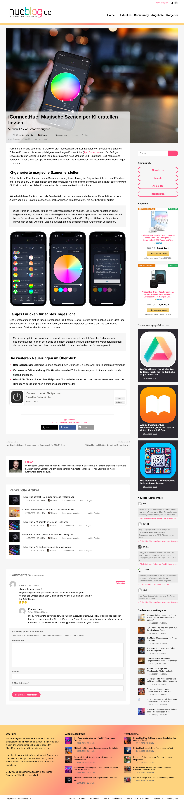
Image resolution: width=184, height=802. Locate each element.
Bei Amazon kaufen (159, 253)
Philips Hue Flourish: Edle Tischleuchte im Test (153, 748)
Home (71, 798)
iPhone (76, 423)
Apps (65, 420)
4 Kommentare (67, 526)
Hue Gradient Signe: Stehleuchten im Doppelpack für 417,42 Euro (35, 445)
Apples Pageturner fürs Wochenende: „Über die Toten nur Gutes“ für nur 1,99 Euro (157, 427)
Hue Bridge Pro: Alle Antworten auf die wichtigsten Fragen (162, 629)
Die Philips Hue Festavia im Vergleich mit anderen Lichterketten (162, 660)
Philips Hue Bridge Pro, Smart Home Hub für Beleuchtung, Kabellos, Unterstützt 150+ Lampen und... (158, 294)
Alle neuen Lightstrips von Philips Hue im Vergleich (161, 649)
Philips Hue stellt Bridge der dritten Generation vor (107, 445)
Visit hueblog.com (162, 3)
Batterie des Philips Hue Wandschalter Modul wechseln (160, 670)
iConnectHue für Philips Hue (43, 393)
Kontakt (158, 178)
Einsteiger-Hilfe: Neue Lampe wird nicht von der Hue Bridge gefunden (162, 680)
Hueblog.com (24, 775)
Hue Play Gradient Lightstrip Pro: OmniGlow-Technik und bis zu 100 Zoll (96, 768)
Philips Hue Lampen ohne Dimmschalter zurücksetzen (159, 690)
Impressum (158, 798)
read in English (81, 135)
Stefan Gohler (44, 397)
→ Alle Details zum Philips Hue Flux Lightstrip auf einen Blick (158, 564)
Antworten (120, 583)
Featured (72, 420)
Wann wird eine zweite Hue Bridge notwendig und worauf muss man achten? (161, 617)
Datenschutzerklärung (112, 798)
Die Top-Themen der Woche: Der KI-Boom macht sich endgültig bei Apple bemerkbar (158, 372)
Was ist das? (43, 139)
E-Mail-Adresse (20, 683)
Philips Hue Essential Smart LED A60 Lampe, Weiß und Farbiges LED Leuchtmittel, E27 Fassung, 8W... (158, 237)
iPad (70, 423)
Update (84, 423)
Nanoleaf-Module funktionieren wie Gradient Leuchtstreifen (93, 758)
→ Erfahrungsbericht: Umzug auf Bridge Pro (154, 584)
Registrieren (157, 193)
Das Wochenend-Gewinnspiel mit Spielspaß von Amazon (157, 482)
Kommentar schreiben (72, 513)
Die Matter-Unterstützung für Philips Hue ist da (162, 639)
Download (120, 398)
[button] (49, 427)
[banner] (29, 12)
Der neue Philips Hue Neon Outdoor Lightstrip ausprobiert (152, 758)
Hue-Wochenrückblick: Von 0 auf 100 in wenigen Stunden (94, 739)
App (53, 423)
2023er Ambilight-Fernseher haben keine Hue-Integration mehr (162, 710)
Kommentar (18, 640)
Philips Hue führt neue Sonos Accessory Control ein (96, 748)
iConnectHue (61, 423)
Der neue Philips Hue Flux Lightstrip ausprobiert (153, 778)
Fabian (44, 135)
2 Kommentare (61, 135)
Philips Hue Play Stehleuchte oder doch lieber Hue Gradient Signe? (154, 739)
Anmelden (158, 185)
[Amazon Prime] (158, 243)
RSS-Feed (94, 798)
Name (15, 671)
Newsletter (158, 170)
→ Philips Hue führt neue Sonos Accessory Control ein (158, 541)
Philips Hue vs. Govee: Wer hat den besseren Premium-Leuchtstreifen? (152, 768)
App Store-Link (92, 152)
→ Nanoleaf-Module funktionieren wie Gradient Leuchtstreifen (158, 518)
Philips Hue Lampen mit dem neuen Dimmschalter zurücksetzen (162, 700)
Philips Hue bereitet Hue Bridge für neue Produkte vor (95, 779)
